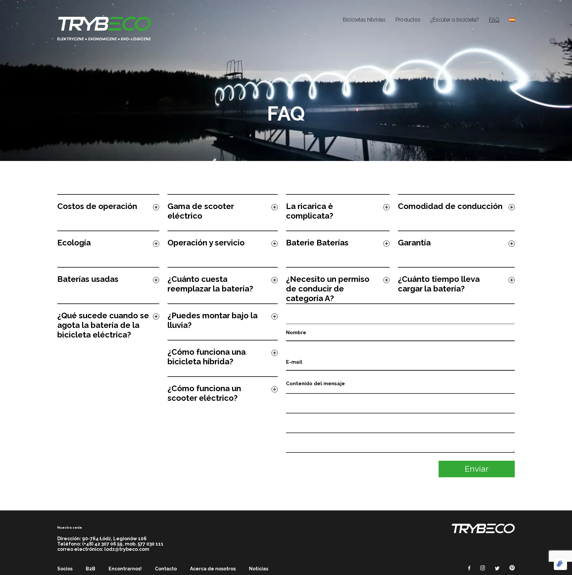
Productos (408, 20)
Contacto (166, 568)
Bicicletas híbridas (364, 20)
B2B (90, 568)
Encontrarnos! (125, 568)
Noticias (258, 568)
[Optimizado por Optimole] (560, 563)
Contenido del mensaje (315, 384)
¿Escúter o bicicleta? (454, 20)
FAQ (494, 20)
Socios (64, 568)
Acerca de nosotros (213, 568)
